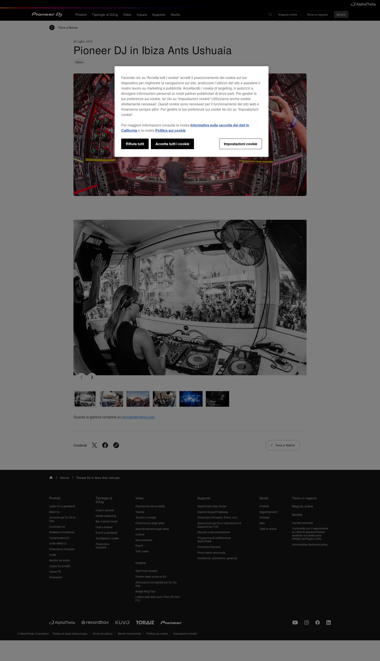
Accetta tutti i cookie (172, 143)
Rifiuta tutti (135, 143)
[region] (192, 111)
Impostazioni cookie (240, 143)
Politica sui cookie (170, 130)
